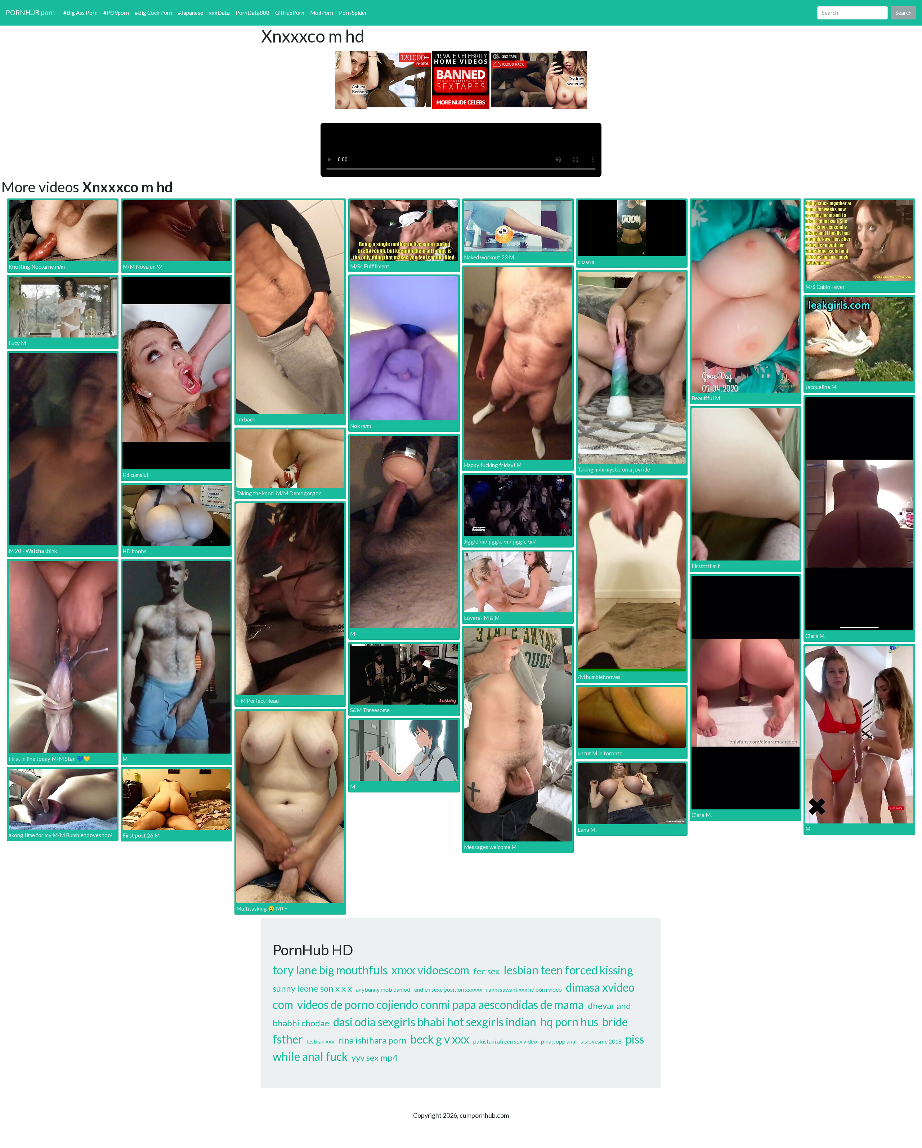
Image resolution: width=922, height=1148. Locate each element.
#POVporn (116, 12)
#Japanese (190, 12)
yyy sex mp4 (375, 1057)
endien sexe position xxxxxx (448, 989)
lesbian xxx (320, 1041)
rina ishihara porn (372, 1040)
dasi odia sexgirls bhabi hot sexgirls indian (434, 1022)
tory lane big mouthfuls (330, 970)
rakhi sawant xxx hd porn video (524, 989)
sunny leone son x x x (312, 988)
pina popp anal (559, 1041)
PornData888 (252, 12)
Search (903, 12)
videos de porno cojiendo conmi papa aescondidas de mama (440, 1004)
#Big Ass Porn (80, 12)
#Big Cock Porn (153, 12)
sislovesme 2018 (601, 1041)
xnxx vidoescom (430, 970)
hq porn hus (569, 1022)
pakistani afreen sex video (505, 1041)
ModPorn (321, 12)
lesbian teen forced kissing (568, 970)
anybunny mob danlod (383, 989)
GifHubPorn (289, 12)
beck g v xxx (440, 1039)
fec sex (486, 971)
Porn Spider (353, 12)
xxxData (219, 12)
